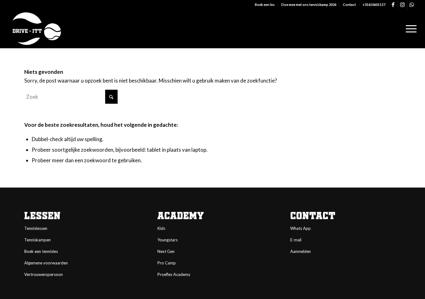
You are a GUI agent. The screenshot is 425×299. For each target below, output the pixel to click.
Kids (161, 228)
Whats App (300, 228)
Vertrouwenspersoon (43, 274)
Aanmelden (300, 251)
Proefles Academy (173, 274)
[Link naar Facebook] (393, 4)
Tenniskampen (37, 239)
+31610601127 (373, 4)
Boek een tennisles (41, 251)
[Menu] (409, 28)
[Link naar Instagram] (402, 4)
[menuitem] (265, 4)
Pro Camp (166, 262)
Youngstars (167, 239)
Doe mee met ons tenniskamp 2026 (308, 4)
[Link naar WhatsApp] (412, 4)
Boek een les (265, 4)
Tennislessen (35, 228)
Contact (349, 4)
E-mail (295, 239)
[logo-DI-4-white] (36, 28)
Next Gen (166, 251)
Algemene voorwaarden (46, 262)
